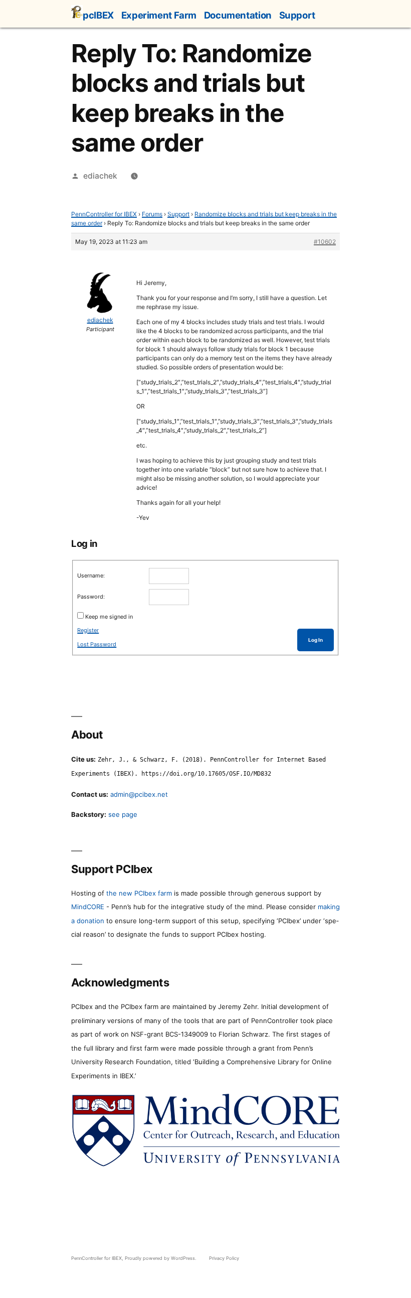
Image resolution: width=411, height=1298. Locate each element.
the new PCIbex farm (139, 893)
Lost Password (96, 644)
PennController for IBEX (104, 214)
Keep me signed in (109, 616)
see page (122, 814)
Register (88, 630)
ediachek (100, 176)
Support (297, 15)
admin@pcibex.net (139, 794)
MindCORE (87, 907)
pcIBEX (98, 15)
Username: (91, 575)
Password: (91, 596)
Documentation (238, 15)
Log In (315, 640)
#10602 (325, 241)
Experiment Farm (158, 15)
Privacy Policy (224, 1258)
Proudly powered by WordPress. (161, 1258)
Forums (152, 214)
